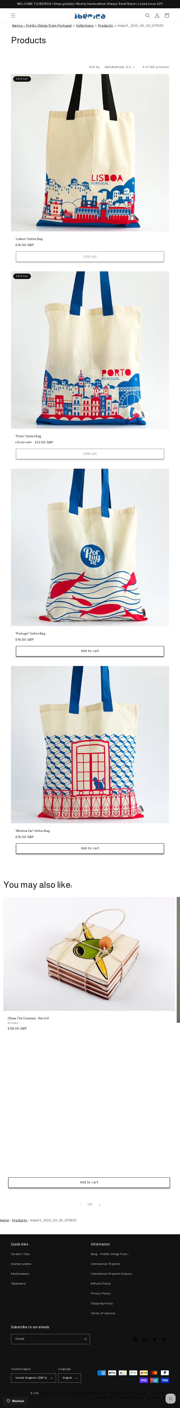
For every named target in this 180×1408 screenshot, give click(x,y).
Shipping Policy (102, 1303)
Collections (85, 25)
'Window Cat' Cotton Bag (32, 830)
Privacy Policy (101, 1293)
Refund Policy (101, 1283)
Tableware (18, 1283)
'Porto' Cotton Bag (28, 436)
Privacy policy (139, 1393)
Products (105, 25)
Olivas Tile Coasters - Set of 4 (28, 1018)
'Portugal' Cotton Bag (30, 633)
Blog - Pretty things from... (110, 1254)
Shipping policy (105, 1397)
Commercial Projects (105, 1264)
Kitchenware (20, 1274)
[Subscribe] (85, 1339)
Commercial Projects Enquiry (111, 1274)
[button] (13, 15)
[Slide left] (80, 1205)
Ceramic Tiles (20, 1254)
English (67, 1378)
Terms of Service (103, 1313)
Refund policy (119, 1393)
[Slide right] (99, 1205)
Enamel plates (21, 1264)
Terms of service (160, 1393)
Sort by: (94, 67)
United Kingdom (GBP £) (31, 1378)
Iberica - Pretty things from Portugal (42, 25)
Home (4, 1220)
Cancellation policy (158, 1397)
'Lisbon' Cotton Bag (29, 239)
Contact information (131, 1397)
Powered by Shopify (95, 1393)
